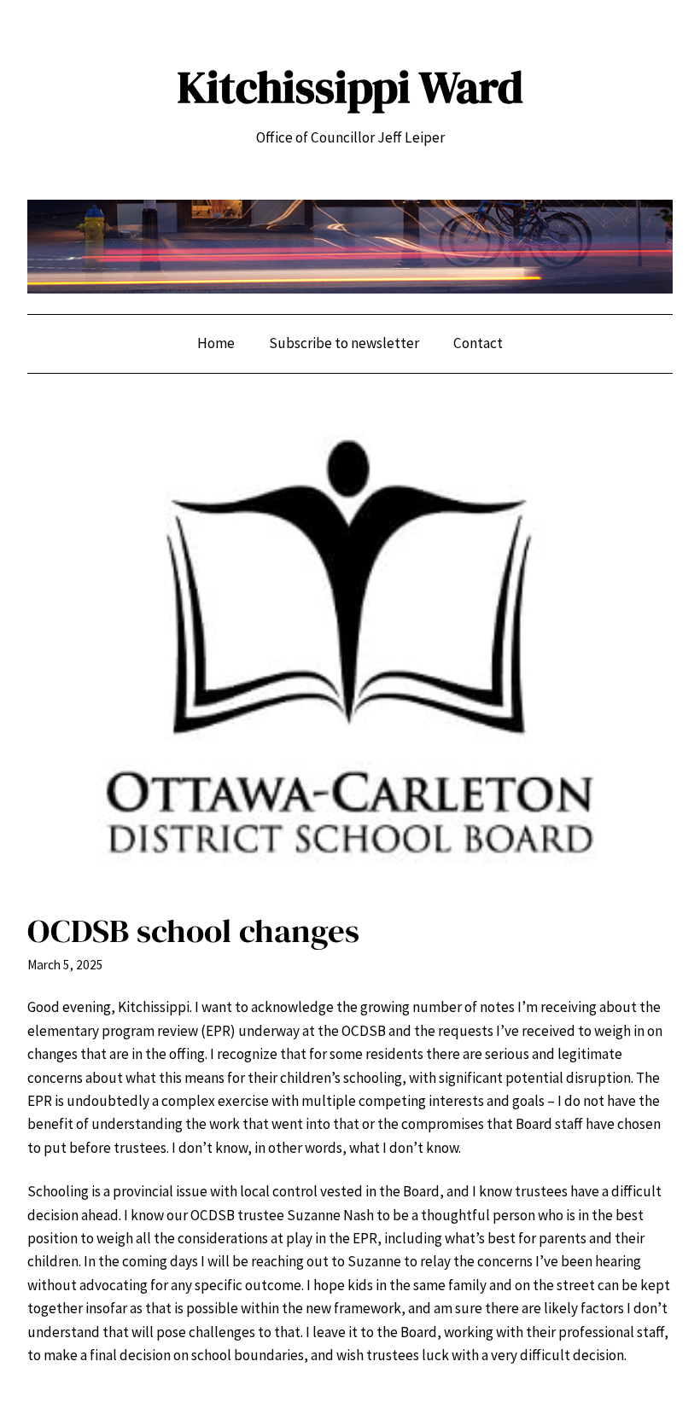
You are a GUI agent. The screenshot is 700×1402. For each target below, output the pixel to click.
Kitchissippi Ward (350, 87)
